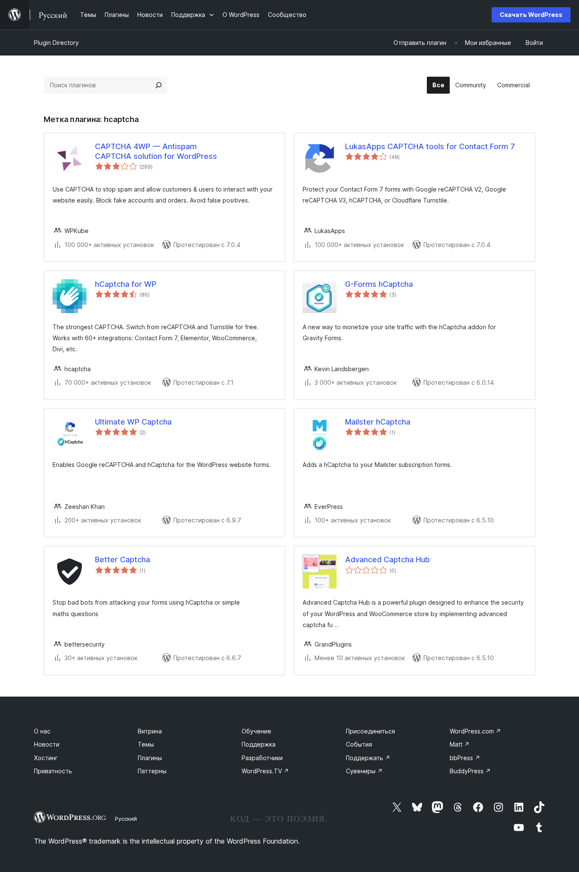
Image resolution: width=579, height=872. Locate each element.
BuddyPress (470, 771)
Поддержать (368, 757)
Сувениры (364, 771)
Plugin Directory (56, 42)
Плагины (150, 757)
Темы (146, 744)
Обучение (256, 731)
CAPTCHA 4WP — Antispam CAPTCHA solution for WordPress (156, 151)
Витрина (150, 731)
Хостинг (46, 757)
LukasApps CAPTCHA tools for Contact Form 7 (430, 146)
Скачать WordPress (531, 14)
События (359, 744)
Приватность (53, 771)
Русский (126, 818)
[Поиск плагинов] (158, 85)
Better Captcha (122, 559)
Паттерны (152, 771)
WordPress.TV (265, 771)
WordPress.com (475, 731)
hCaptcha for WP (125, 284)
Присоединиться (370, 731)
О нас (42, 731)
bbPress (465, 757)
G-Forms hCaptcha (379, 284)
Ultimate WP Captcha (133, 421)
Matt (460, 744)
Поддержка (259, 744)
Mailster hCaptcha (377, 421)
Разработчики (262, 757)
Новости (46, 744)
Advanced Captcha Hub (387, 559)
